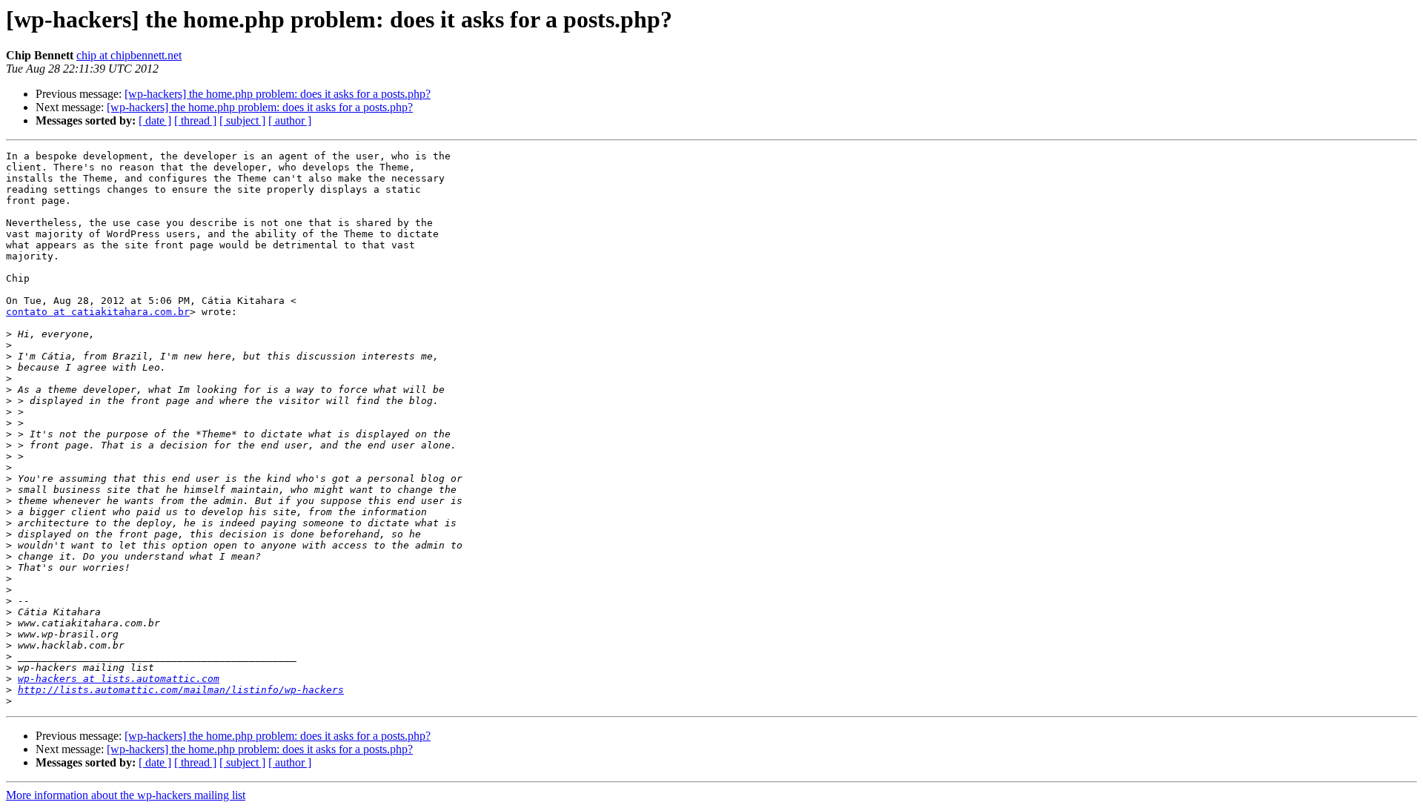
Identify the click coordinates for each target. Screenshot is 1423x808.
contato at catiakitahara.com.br (98, 311)
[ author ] (289, 120)
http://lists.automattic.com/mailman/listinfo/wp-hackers (181, 689)
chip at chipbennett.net (129, 55)
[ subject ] (242, 120)
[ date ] (155, 120)
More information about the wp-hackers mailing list (125, 795)
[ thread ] (195, 120)
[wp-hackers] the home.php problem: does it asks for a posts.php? (278, 93)
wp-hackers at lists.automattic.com (118, 678)
